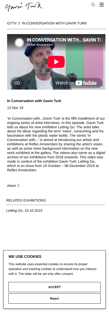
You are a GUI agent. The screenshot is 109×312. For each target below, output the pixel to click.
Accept (54, 287)
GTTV (11, 23)
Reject (54, 298)
